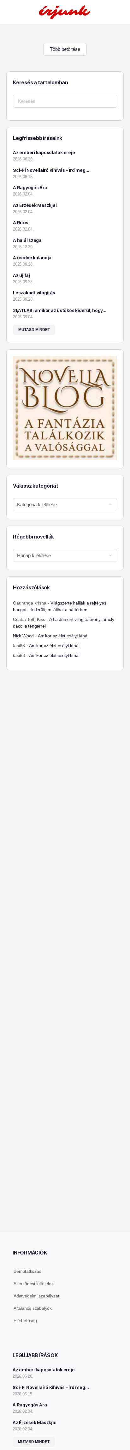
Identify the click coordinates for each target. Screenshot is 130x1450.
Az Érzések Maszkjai (34, 205)
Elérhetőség (25, 1320)
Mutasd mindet (34, 330)
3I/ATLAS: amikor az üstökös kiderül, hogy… (59, 310)
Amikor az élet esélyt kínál (63, 635)
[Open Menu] (10, 11)
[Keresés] (118, 12)
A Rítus (20, 222)
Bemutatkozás (27, 1271)
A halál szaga (27, 240)
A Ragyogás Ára (30, 187)
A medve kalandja (32, 257)
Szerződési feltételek (34, 1283)
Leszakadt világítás (34, 292)
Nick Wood (23, 635)
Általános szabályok (33, 1308)
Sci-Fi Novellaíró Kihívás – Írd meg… (51, 170)
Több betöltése (65, 49)
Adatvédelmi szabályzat (36, 1295)
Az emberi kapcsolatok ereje (44, 152)
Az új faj (21, 275)
